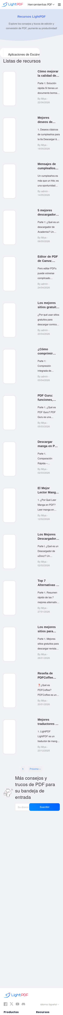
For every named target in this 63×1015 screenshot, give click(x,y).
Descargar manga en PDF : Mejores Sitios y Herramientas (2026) (48, 444)
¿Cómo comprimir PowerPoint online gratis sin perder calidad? (47, 351)
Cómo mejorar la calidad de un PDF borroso (48, 74)
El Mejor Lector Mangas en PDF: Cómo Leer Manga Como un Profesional (48, 490)
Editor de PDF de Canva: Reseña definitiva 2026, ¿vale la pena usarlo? (49, 259)
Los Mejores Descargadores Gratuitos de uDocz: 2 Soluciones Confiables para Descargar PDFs (49, 537)
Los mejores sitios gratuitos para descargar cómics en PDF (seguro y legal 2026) (49, 305)
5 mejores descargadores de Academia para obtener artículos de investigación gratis (48, 213)
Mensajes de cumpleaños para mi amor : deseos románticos (48, 166)
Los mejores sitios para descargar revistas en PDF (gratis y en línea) (47, 629)
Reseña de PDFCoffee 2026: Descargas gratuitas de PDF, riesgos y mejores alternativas (48, 676)
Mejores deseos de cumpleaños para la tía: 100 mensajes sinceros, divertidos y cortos (48, 120)
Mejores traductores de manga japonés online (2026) (49, 722)
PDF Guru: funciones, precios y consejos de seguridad (46, 398)
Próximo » (35, 769)
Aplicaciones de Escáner (24, 54)
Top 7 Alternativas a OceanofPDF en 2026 (48, 583)
